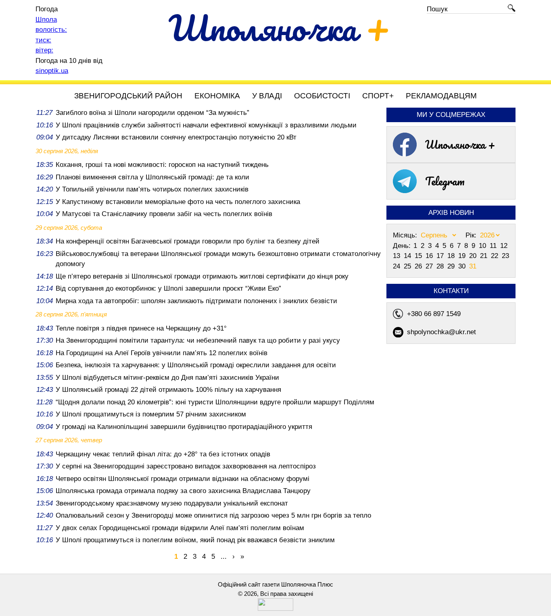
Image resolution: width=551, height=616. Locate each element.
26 (419, 266)
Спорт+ (378, 96)
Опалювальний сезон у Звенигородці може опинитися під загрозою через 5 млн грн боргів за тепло (213, 515)
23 (505, 256)
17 (441, 256)
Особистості (322, 96)
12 (503, 246)
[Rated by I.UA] (275, 608)
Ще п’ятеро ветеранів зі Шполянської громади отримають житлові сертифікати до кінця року (202, 276)
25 (408, 266)
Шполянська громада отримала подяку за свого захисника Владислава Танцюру (183, 491)
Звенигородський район (128, 96)
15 (419, 256)
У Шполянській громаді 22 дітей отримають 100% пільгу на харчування (168, 389)
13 (397, 256)
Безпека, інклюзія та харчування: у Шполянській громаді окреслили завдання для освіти (196, 365)
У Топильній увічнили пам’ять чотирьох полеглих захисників (152, 189)
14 (408, 256)
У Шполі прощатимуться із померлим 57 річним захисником (151, 414)
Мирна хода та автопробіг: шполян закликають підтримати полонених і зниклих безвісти (196, 301)
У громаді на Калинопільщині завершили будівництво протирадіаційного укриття (184, 427)
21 (484, 256)
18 (452, 256)
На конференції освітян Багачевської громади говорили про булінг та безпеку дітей (187, 241)
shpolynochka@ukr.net (441, 332)
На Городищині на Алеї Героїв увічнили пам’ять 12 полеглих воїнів (161, 353)
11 (494, 246)
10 (483, 246)
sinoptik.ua (51, 71)
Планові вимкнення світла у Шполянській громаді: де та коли (152, 177)
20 (473, 256)
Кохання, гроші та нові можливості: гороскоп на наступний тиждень (162, 165)
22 (495, 256)
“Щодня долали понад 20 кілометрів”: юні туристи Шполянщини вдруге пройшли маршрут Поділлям (215, 402)
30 (463, 266)
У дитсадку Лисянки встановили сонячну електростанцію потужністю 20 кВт (176, 137)
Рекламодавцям (441, 96)
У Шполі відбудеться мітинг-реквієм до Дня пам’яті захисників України (167, 377)
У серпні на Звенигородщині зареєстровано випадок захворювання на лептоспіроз (186, 466)
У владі (267, 96)
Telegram (445, 181)
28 (441, 266)
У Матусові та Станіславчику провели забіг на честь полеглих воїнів (164, 214)
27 (430, 266)
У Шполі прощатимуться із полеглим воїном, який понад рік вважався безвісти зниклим (195, 540)
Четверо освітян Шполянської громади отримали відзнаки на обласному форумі (182, 479)
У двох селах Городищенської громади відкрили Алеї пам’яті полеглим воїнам (180, 528)
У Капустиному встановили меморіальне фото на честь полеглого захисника (178, 202)
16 (430, 256)
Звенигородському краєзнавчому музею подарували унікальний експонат (172, 503)
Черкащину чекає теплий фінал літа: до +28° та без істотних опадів (163, 454)
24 (397, 266)
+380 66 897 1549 (434, 314)
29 (452, 266)
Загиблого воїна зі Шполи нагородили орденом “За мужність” (152, 113)
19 (463, 256)
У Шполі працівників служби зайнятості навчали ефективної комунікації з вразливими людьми (206, 125)
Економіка (217, 96)
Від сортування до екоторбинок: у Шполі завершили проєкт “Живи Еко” (168, 288)
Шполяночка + (460, 144)
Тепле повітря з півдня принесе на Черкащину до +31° (141, 328)
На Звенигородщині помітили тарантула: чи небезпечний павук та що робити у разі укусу (198, 340)
